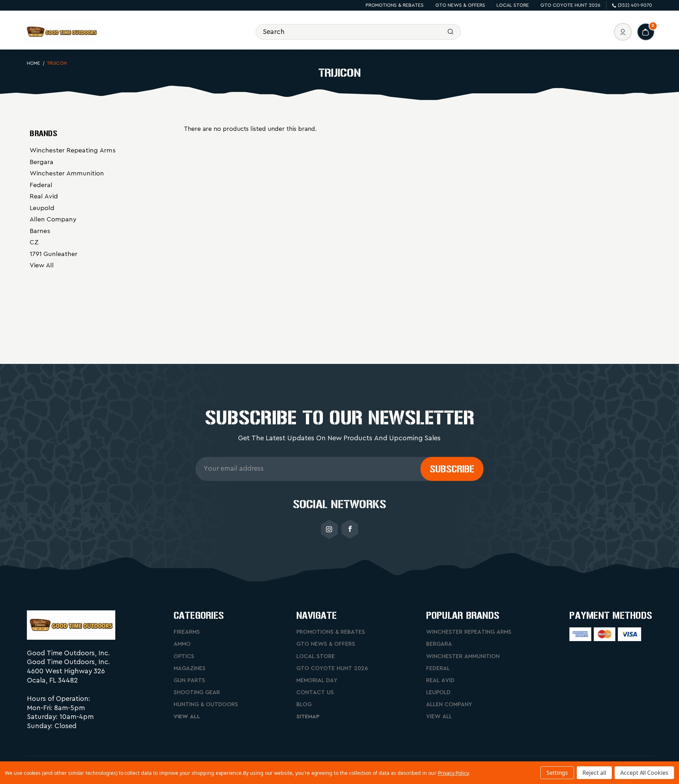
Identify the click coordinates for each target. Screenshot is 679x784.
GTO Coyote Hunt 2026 (570, 5)
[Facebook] (349, 529)
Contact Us (315, 692)
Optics (184, 656)
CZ (34, 242)
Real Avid (44, 196)
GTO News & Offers (460, 5)
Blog (304, 704)
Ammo (182, 644)
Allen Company (53, 219)
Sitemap (308, 716)
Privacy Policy (453, 773)
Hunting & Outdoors (206, 704)
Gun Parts (189, 680)
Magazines (189, 668)
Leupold (42, 208)
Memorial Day (316, 680)
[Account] (623, 32)
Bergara (41, 162)
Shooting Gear (197, 692)
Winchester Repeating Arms (73, 150)
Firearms (187, 632)
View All (42, 265)
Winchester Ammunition (67, 173)
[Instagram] (329, 529)
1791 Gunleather (53, 254)
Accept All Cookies (644, 773)
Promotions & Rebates (395, 5)
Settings (557, 773)
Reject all (594, 773)
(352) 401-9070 (635, 5)
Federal (41, 185)
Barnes (40, 231)
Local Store (513, 5)
